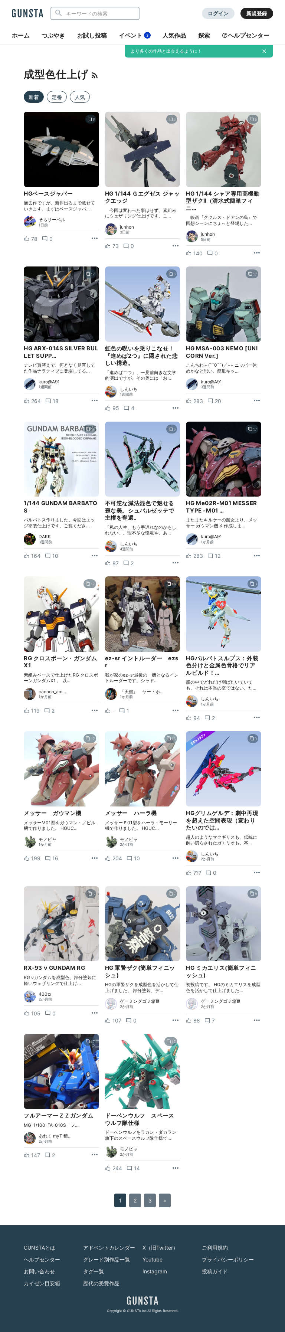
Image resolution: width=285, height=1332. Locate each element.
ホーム (21, 35)
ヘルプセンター (248, 35)
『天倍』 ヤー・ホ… (142, 691)
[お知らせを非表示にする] (264, 51)
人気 (80, 97)
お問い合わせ (39, 1271)
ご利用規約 (215, 1247)
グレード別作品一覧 (106, 1259)
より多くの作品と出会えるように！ (166, 51)
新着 (34, 97)
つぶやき (53, 35)
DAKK (45, 536)
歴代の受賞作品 (101, 1283)
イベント (133, 35)
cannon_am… (52, 691)
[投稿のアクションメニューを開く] (94, 238)
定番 (57, 97)
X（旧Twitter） (160, 1247)
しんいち (129, 389)
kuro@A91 (49, 381)
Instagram (154, 1271)
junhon (127, 227)
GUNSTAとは (39, 1247)
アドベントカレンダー (109, 1247)
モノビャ (47, 839)
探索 (204, 35)
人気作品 (174, 35)
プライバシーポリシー (228, 1259)
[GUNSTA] (27, 14)
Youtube (152, 1259)
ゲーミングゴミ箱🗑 (140, 1001)
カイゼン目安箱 (42, 1283)
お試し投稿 (92, 35)
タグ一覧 (93, 1271)
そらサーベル (52, 219)
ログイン (218, 13)
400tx (45, 994)
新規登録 (256, 13)
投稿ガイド (215, 1271)
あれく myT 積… (55, 1136)
